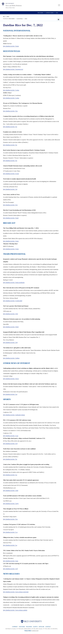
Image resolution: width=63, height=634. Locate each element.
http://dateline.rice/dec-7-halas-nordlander (14, 282)
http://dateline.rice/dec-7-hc (10, 126)
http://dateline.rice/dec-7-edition (11, 358)
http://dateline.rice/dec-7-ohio (10, 490)
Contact (48, 626)
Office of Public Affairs (10, 7)
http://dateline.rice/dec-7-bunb (11, 218)
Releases (29, 626)
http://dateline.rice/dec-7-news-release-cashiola (15, 610)
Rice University (10, 3)
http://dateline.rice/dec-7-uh (10, 189)
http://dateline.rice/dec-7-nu (10, 394)
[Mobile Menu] (59, 5)
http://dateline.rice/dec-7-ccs (10, 532)
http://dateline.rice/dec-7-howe (11, 378)
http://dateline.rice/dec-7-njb (10, 342)
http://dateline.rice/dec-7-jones (11, 241)
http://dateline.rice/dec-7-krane (11, 46)
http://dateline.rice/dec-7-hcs (10, 519)
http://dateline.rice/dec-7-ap (10, 545)
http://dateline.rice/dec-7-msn (10, 561)
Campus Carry (35, 630)
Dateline (41, 626)
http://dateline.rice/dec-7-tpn (10, 205)
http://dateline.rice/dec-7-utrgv (11, 503)
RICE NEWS (40, 12)
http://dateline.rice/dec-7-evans (11, 173)
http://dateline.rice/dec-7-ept (10, 443)
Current (15, 626)
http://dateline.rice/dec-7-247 (10, 568)
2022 (57, 12)
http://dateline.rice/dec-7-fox (10, 111)
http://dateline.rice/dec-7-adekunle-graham (14, 415)
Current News (49, 12)
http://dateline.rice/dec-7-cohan (11, 90)
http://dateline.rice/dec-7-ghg (10, 314)
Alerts (35, 626)
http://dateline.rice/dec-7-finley (11, 327)
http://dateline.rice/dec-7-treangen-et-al (13, 69)
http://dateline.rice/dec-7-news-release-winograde (15, 592)
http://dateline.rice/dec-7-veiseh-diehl (12, 300)
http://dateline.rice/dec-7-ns (10, 475)
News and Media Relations (14, 5)
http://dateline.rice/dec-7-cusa (10, 435)
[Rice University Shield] (3, 5)
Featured (22, 626)
